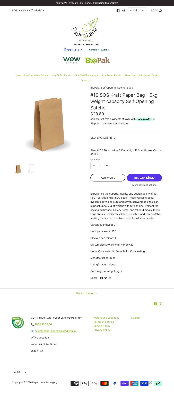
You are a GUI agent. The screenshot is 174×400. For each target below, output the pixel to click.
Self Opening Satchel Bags (117, 87)
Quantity (95, 159)
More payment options (144, 185)
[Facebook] (118, 10)
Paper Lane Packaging (44, 382)
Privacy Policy (101, 330)
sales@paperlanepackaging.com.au (56, 331)
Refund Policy (101, 325)
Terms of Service (103, 321)
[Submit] (32, 10)
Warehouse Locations (106, 317)
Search (135, 317)
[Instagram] (123, 10)
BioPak (94, 87)
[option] (18, 169)
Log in (16, 10)
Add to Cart (108, 177)
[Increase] (106, 165)
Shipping (95, 123)
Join (25, 10)
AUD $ (133, 10)
